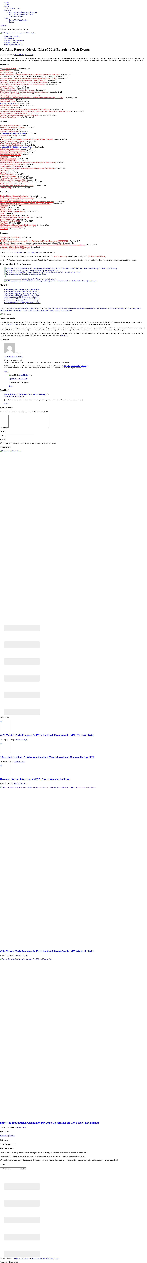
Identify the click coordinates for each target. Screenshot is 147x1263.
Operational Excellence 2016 (10, 221)
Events (11, 308)
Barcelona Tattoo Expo (8, 117)
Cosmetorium (4, 107)
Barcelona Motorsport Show (9, 237)
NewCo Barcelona (6, 184)
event (25, 310)
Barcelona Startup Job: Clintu (36, 274)
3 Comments (29, 55)
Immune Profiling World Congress (11, 145)
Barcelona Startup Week (8, 103)
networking (45, 310)
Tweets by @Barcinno (7, 1136)
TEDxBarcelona (5, 71)
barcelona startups (6, 310)
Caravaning (4, 157)
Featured (17, 308)
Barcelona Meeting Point (8, 160)
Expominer (4, 206)
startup (51, 310)
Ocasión (3, 239)
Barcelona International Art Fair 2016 (12, 249)
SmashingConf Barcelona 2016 (10, 178)
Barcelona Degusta (6, 100)
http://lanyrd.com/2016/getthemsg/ (75, 366)
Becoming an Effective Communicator (45, 270)
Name (2, 431)
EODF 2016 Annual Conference (11, 153)
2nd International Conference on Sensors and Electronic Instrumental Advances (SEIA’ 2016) (31, 98)
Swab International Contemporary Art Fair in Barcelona (19, 115)
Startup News (33, 308)
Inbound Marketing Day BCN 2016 (12, 164)
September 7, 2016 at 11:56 (18, 379)
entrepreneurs (17, 310)
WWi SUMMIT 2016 (7, 219)
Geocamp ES (4, 170)
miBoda (2, 207)
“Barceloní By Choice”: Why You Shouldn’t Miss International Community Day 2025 (47, 757)
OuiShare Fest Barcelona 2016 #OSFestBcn (15, 182)
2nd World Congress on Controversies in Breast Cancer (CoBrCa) (22, 80)
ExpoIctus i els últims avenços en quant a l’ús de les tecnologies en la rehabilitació (28, 162)
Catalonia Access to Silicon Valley (14, 133)
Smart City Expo (5, 209)
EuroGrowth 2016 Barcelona (10, 166)
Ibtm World (4, 229)
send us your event (60, 256)
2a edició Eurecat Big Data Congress (12, 127)
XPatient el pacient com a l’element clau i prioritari (17, 90)
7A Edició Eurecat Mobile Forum (11, 227)
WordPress (49, 1258)
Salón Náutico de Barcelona (9, 149)
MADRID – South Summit (9, 131)
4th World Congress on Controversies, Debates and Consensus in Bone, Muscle (27, 168)
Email (2, 435)
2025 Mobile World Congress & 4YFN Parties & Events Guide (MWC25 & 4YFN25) (46, 950)
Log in (57, 1258)
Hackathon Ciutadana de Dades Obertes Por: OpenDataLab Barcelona (24, 82)
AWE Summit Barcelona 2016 (10, 155)
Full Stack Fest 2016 (9, 69)
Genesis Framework (38, 1258)
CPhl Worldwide (5, 129)
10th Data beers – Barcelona (9, 125)
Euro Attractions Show (7, 88)
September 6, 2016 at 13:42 (13, 356)
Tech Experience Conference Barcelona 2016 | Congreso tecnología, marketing (27, 202)
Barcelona (51, 308)
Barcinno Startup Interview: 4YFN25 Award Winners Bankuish (35, 779)
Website (2, 439)
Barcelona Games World (8, 135)
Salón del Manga (6, 188)
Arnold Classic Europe (7, 102)
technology (68, 310)
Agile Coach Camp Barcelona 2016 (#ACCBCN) (17, 186)
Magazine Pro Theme (21, 1258)
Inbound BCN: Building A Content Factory (17, 147)
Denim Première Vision (8, 215)
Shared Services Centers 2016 (10, 94)
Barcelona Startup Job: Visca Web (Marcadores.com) (38, 279)
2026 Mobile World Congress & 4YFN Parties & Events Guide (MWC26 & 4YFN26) (46, 735)
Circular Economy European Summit (12, 211)
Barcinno (3, 26)
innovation (36, 310)
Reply (6, 371)
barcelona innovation (104, 308)
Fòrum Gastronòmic (7, 174)
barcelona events (91, 308)
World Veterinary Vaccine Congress (12, 141)
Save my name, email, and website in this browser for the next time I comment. (29, 443)
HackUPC (3, 137)
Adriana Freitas (18, 252)
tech (62, 310)
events (30, 310)
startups (57, 310)
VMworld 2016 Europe (8, 159)
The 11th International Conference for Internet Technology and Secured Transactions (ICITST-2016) (34, 241)
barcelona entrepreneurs (76, 308)
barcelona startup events (133, 308)
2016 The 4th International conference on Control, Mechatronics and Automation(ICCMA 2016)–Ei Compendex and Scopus (42, 245)
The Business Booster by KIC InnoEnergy (14, 217)
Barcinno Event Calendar (96, 256)
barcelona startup (118, 308)
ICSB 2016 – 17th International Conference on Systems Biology (22, 84)
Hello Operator (13, 324)
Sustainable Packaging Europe (10, 200)
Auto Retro (4, 223)
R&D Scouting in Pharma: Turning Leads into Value (18, 225)
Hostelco (3, 172)
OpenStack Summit (9, 176)
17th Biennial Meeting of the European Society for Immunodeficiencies (24, 92)
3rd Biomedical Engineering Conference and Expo (17, 198)
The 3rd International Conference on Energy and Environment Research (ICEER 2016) (29, 74)
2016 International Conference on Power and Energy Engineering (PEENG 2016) (28, 78)
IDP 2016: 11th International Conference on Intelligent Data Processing (27, 139)
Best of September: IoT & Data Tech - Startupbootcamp (24, 394)
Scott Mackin (23, 375)
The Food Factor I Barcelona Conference (14, 196)
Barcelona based (61, 308)
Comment (4, 427)
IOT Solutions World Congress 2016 (12, 180)
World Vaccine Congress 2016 (10, 143)
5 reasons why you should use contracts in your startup (61, 272)
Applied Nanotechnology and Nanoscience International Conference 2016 (25, 204)
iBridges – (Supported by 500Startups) (16, 247)
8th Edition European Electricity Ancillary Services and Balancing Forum (25, 109)
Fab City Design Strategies (9, 105)
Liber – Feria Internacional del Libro (12, 151)
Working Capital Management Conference (14, 96)
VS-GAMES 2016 (6, 73)
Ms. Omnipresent (33, 252)
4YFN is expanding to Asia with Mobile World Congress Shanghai (74, 281)
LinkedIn (64, 335)
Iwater (2, 213)
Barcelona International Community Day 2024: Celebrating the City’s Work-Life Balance (49, 1122)
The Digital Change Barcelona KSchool (13, 113)
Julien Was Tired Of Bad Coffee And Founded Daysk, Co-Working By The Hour (89, 268)
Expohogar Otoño (6, 86)
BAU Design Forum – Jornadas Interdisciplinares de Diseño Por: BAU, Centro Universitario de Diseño (35, 111)
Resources (24, 308)
